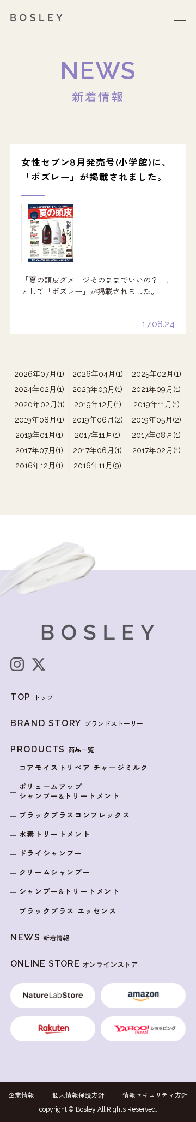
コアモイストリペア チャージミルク (84, 768)
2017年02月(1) (156, 450)
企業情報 (21, 1096)
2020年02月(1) (39, 404)
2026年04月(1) (97, 374)
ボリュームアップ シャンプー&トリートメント (69, 791)
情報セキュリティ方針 (155, 1096)
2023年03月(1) (97, 389)
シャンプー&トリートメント (69, 892)
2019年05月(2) (156, 419)
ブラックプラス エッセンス (68, 911)
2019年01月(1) (39, 435)
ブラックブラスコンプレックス (74, 815)
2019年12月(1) (97, 404)
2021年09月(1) (156, 389)
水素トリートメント (54, 834)
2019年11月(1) (156, 404)
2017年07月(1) (39, 450)
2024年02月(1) (39, 389)
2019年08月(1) (39, 419)
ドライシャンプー (51, 853)
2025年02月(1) (156, 374)
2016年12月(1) (39, 465)
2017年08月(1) (156, 435)
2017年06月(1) (97, 450)
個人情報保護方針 (78, 1096)
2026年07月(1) (39, 374)
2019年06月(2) (97, 419)
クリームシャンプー (54, 872)
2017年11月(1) (97, 435)
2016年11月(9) (97, 465)
